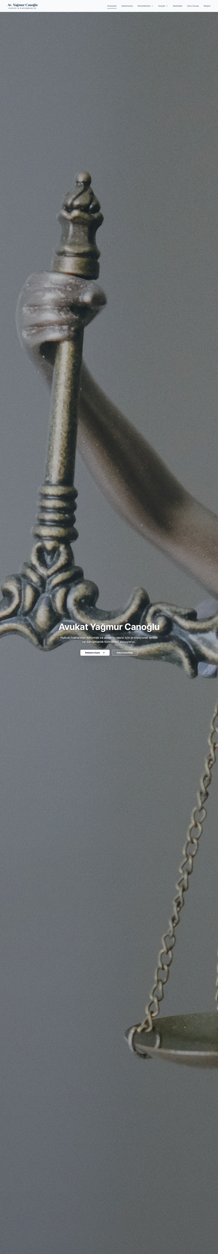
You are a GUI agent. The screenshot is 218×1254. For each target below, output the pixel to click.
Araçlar (161, 6)
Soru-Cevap (193, 6)
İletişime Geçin (92, 652)
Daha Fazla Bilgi (125, 652)
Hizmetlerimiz (144, 6)
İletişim (207, 6)
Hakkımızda (127, 6)
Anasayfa (112, 6)
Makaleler (177, 6)
